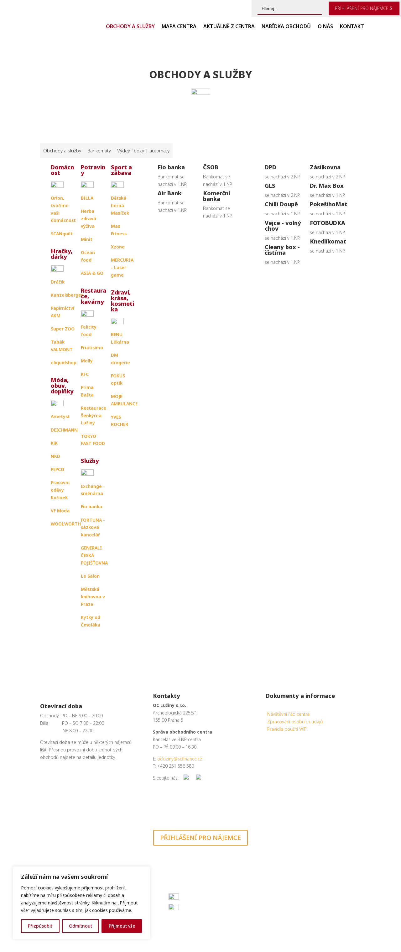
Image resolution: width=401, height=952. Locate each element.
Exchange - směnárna (93, 490)
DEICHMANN (64, 430)
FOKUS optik (118, 379)
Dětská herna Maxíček (120, 205)
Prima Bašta (87, 391)
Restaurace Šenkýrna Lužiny (93, 415)
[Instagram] (198, 778)
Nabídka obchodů (286, 27)
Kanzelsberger (67, 295)
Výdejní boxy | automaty (143, 150)
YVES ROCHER (119, 420)
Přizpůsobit (40, 926)
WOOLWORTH (66, 524)
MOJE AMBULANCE (124, 400)
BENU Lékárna (120, 338)
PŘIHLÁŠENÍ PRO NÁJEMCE (361, 8)
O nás (325, 27)
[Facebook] (186, 778)
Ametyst (60, 416)
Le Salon (90, 576)
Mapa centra (179, 27)
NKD (55, 456)
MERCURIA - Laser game (122, 267)
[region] (81, 902)
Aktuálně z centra (229, 27)
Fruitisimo (92, 348)
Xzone (118, 247)
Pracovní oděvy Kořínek (60, 489)
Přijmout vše (122, 926)
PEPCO (57, 469)
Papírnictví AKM (62, 312)
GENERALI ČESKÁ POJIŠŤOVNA (94, 555)
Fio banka (91, 506)
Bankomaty (99, 150)
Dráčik (58, 282)
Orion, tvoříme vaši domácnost (63, 209)
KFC (85, 374)
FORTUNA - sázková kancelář (93, 527)
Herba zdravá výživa (88, 218)
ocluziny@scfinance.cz (179, 759)
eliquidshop (63, 363)
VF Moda (60, 511)
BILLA (87, 198)
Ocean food (88, 256)
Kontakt (352, 27)
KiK (54, 443)
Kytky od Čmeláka (90, 621)
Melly (87, 361)
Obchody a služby (130, 27)
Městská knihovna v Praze (93, 596)
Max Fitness (119, 230)
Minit (86, 239)
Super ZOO (63, 329)
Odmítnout (80, 926)
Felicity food (88, 330)
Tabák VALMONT (62, 345)
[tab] (62, 150)
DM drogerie (120, 359)
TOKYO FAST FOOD (93, 440)
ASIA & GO (92, 273)
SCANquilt (62, 234)
